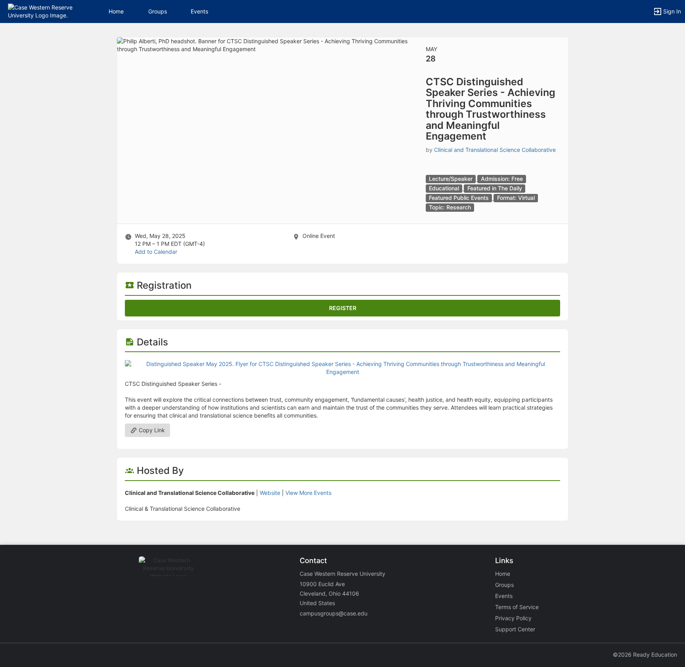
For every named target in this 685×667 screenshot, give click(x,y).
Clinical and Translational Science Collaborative (495, 149)
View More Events (308, 492)
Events (199, 11)
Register (342, 308)
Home (502, 573)
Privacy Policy (513, 618)
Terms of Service (517, 607)
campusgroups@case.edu (333, 613)
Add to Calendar (156, 251)
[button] (40, 11)
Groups (157, 11)
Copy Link (151, 430)
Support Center (515, 629)
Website (270, 492)
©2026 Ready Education (645, 654)
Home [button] (116, 11)
